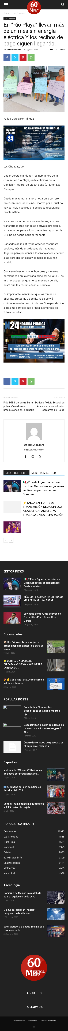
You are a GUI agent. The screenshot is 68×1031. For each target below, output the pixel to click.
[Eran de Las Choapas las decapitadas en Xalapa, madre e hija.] (12, 712)
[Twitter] (15, 57)
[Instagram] (34, 457)
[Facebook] (6, 57)
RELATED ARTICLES (16, 473)
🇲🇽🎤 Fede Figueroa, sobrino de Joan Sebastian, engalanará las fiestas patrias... (42, 583)
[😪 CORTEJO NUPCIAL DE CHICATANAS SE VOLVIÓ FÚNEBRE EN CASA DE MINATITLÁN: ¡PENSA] (56, 665)
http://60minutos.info (34, 450)
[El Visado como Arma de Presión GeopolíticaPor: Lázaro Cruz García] (12, 618)
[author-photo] (34, 439)
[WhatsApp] (31, 57)
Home (6, 13)
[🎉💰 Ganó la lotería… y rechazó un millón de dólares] (56, 684)
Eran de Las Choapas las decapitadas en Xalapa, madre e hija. (42, 711)
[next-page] (11, 540)
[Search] (63, 4)
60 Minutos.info (14, 49)
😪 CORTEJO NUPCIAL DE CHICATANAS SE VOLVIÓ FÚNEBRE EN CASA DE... (22, 664)
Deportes (32, 1020)
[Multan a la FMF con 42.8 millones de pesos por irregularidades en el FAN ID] (56, 774)
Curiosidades (18, 1020)
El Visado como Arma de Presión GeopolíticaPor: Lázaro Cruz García (42, 617)
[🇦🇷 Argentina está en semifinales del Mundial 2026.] (56, 791)
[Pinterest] (23, 57)
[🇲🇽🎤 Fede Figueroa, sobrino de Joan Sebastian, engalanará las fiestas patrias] (12, 486)
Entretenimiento (48, 1020)
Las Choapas (19, 13)
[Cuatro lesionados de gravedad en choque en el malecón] (12, 747)
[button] (6, 4)
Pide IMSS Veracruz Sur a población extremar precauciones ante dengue (18, 406)
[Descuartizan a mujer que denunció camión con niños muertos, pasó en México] (12, 729)
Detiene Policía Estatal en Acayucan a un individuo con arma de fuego (50, 406)
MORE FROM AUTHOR (44, 473)
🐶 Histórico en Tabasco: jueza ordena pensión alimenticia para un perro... (23, 646)
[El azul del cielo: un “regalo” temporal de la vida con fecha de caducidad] (56, 914)
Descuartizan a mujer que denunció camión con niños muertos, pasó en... (44, 728)
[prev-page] (5, 540)
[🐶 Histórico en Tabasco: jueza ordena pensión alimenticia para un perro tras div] (56, 646)
